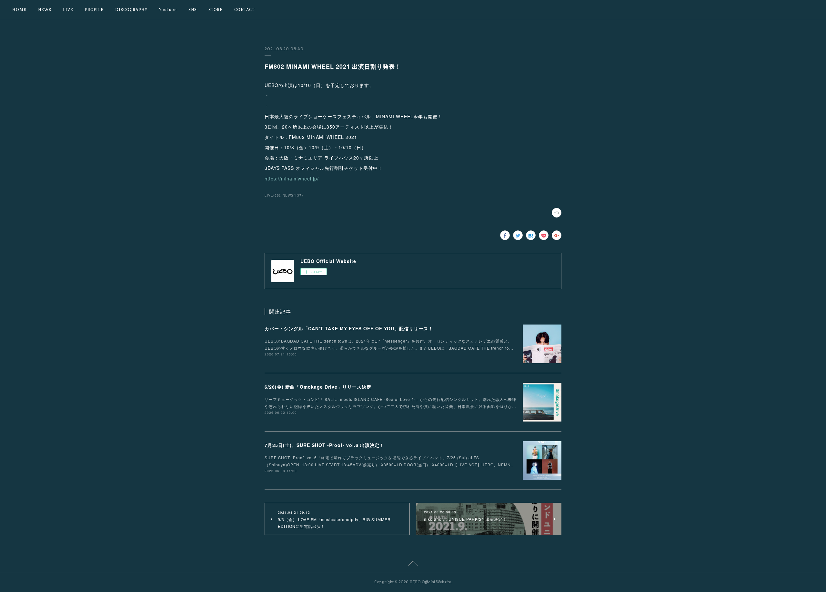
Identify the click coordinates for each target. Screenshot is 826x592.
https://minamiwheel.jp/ (292, 178)
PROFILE (94, 9)
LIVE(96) (272, 195)
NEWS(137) (293, 195)
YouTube (168, 9)
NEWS (44, 9)
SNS (192, 9)
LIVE (68, 9)
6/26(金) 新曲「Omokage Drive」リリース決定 (318, 386)
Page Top (413, 564)
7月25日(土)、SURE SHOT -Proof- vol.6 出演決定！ (324, 445)
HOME (19, 9)
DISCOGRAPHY (131, 9)
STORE (215, 9)
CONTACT (244, 9)
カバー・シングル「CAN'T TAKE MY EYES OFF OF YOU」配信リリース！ (349, 328)
